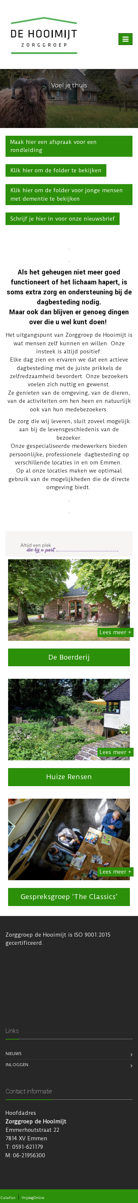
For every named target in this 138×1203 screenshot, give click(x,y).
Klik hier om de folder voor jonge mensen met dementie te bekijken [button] (66, 194)
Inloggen (17, 1064)
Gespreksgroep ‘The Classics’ (69, 896)
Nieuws (14, 1053)
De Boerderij (69, 657)
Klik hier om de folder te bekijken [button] (56, 170)
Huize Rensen (69, 776)
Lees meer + (115, 632)
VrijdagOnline (33, 1198)
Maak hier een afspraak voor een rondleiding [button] (53, 146)
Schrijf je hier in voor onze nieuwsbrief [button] (62, 218)
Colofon (8, 1198)
